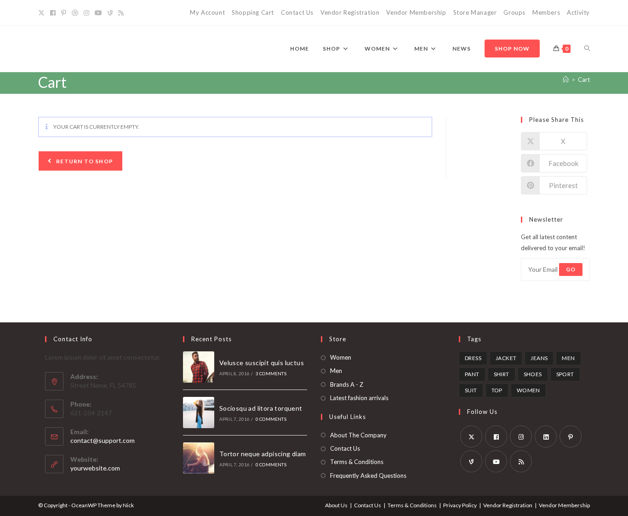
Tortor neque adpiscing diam (262, 454)
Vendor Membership (416, 12)
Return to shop (84, 161)
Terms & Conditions (356, 461)
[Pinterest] (63, 12)
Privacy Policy (460, 505)
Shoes (533, 374)
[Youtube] (98, 12)
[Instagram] (86, 12)
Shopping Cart (253, 12)
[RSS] (120, 12)
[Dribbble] (75, 12)
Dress (473, 358)
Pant (472, 374)
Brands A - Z (346, 384)
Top (496, 390)
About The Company (358, 435)
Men (336, 370)
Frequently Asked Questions (368, 475)
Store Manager (475, 12)
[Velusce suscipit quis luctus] (198, 367)
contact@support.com (102, 440)
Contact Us (297, 12)
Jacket (506, 358)
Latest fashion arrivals (359, 397)
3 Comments (271, 373)
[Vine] (110, 12)
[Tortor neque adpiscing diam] (198, 458)
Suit (471, 390)
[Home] (566, 79)
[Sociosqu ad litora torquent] (198, 412)
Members (546, 12)
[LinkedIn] (546, 436)
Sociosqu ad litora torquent (261, 408)
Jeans (539, 358)
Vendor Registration (349, 12)
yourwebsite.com (95, 468)
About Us (336, 505)
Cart (584, 79)
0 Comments (271, 419)
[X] (42, 12)
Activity (578, 12)
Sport (565, 374)
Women (340, 357)
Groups (514, 12)
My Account (207, 12)
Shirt (501, 374)
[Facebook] (52, 12)
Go (571, 269)
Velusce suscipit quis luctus (261, 363)
